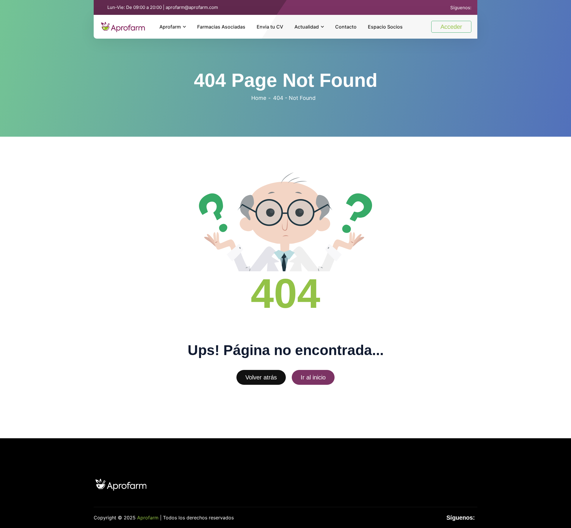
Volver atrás (261, 377)
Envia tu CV (270, 27)
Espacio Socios (385, 27)
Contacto (346, 27)
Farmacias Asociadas (221, 27)
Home (258, 98)
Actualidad (306, 27)
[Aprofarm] (123, 26)
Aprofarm (170, 27)
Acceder (451, 26)
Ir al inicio (313, 377)
